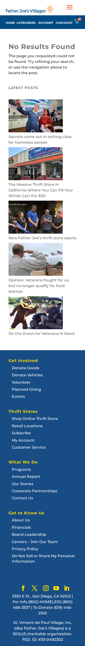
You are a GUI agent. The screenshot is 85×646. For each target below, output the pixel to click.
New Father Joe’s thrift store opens (42, 238)
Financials (21, 527)
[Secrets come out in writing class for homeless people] (35, 116)
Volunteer (21, 382)
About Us (21, 520)
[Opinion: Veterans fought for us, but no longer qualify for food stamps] (35, 260)
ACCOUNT (45, 22)
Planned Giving (26, 389)
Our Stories (22, 484)
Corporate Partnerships (34, 491)
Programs (21, 469)
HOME (10, 22)
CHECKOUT (64, 22)
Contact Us (22, 498)
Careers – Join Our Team (35, 542)
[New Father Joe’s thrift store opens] (35, 218)
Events (18, 396)
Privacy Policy (25, 549)
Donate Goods (25, 368)
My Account (23, 440)
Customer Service (29, 447)
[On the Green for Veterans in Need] (35, 313)
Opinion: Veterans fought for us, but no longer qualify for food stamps (38, 286)
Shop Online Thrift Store (35, 418)
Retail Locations (27, 426)
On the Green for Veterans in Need (41, 333)
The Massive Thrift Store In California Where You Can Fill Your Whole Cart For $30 (40, 190)
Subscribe (21, 433)
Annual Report (26, 476)
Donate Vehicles (27, 375)
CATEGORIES (26, 22)
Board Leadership (29, 534)
